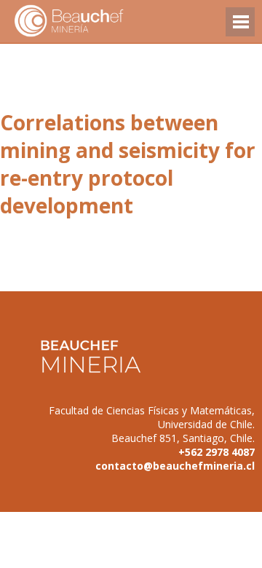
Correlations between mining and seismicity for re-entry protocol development (127, 164)
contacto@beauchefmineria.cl (175, 466)
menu (240, 28)
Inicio (94, 21)
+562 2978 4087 (216, 452)
